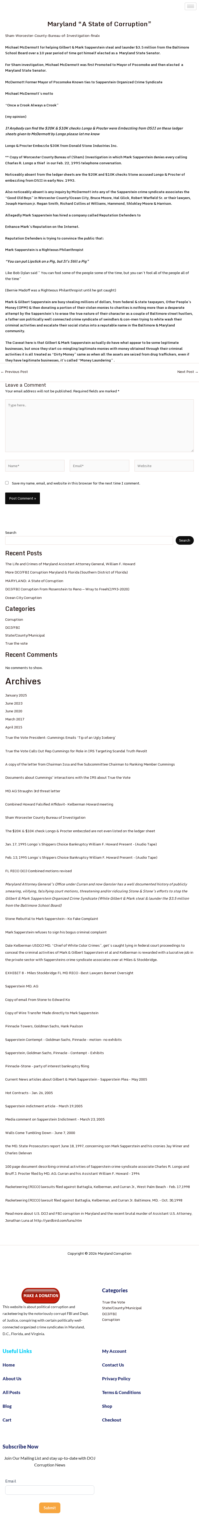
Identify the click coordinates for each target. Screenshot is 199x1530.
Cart (7, 1420)
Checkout (111, 1420)
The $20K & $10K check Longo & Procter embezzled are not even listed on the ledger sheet (80, 831)
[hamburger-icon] (190, 6)
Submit (50, 1508)
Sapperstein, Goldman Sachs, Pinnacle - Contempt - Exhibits (54, 1053)
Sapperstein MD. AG (21, 986)
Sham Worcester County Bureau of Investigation (45, 817)
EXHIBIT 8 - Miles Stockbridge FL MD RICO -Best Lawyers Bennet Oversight (69, 973)
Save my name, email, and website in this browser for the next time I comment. (76, 483)
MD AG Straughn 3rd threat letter (32, 791)
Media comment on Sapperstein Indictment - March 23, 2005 (55, 1119)
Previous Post (14, 372)
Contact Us (113, 1365)
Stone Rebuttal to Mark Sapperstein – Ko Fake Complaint (51, 918)
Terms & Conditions (121, 1392)
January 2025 (16, 695)
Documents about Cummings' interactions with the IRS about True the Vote (68, 777)
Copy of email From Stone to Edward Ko (37, 999)
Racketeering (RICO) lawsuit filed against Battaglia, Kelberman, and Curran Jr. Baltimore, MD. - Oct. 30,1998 (93, 1200)
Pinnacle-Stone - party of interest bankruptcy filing (47, 1066)
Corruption (14, 619)
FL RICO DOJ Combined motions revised (38, 871)
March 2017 (14, 719)
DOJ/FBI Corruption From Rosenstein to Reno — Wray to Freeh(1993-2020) (67, 589)
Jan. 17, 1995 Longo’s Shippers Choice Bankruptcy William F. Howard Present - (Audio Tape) (81, 844)
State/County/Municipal (25, 635)
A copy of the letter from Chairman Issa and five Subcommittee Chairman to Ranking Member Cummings (90, 764)
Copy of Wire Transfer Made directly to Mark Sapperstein (51, 1013)
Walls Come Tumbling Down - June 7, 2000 (40, 1133)
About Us (12, 1378)
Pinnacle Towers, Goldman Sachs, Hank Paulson (44, 1026)
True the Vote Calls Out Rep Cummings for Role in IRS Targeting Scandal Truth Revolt (76, 751)
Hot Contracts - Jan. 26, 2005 (29, 1093)
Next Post (187, 372)
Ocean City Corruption (23, 597)
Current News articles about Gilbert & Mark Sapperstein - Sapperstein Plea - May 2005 (76, 1079)
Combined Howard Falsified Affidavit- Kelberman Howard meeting (59, 804)
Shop (107, 1406)
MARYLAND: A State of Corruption (34, 581)
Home (9, 1365)
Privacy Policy (116, 1378)
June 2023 (13, 703)
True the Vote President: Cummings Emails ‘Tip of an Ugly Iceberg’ (60, 737)
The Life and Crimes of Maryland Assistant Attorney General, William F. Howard (70, 564)
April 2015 (13, 727)
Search (10, 532)
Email (10, 1481)
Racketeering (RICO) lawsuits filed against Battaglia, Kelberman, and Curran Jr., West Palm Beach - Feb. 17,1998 (97, 1187)
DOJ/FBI (12, 627)
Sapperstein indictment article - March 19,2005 (44, 1106)
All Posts (11, 1392)
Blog (7, 1406)
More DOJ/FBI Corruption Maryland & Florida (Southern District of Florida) (66, 572)
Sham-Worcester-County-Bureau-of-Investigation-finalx (52, 35)
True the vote (16, 643)
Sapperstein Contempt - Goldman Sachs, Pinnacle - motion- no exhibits (63, 1039)
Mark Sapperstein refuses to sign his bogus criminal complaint (56, 932)
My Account (114, 1351)
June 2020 (13, 711)
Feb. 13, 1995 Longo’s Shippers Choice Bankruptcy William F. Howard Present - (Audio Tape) (81, 857)
